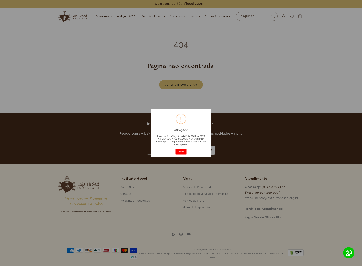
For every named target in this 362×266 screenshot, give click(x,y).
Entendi (181, 152)
